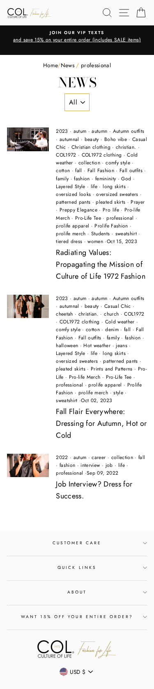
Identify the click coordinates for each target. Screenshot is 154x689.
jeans (121, 345)
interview (90, 465)
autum (80, 131)
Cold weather (120, 321)
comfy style (118, 162)
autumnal (69, 139)
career (99, 457)
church (111, 314)
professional (119, 218)
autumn (99, 131)
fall (78, 170)
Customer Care (77, 543)
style (118, 392)
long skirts (114, 186)
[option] (77, 37)
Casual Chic (117, 306)
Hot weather (96, 345)
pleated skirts (110, 202)
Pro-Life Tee (88, 218)
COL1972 (66, 155)
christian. (126, 147)
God (126, 178)
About (77, 592)
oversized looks (73, 194)
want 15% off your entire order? (77, 617)
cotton (63, 170)
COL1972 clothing (102, 155)
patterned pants (73, 202)
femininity (105, 178)
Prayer (138, 202)
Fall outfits (131, 170)
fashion (82, 178)
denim (112, 329)
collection (89, 162)
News (67, 65)
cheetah (64, 314)
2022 (62, 457)
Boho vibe (115, 139)
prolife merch (70, 233)
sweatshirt (126, 233)
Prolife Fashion (111, 226)
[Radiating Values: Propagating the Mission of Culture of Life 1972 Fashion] (28, 139)
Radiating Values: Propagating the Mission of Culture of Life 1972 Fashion (100, 264)
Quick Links (77, 567)
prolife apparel (72, 226)
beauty (92, 139)
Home (50, 65)
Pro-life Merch (85, 377)
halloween (67, 345)
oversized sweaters (117, 194)
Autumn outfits (129, 131)
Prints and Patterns (111, 369)
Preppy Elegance (78, 210)
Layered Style (70, 186)
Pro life (111, 210)
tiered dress (69, 241)
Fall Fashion (100, 170)
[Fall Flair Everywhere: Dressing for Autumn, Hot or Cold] (28, 306)
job (109, 465)
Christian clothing (90, 147)
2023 (62, 131)
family (62, 178)
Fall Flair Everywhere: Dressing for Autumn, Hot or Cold (101, 423)
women (95, 241)
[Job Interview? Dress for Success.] (28, 466)
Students (100, 233)
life (94, 186)
